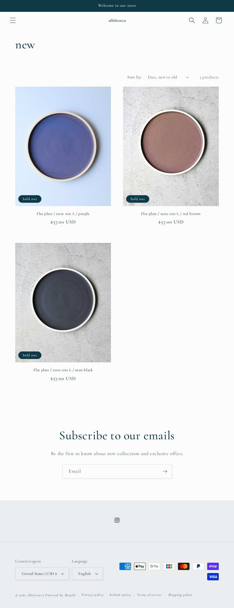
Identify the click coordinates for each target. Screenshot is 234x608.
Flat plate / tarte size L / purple (63, 213)
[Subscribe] (165, 471)
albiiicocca (35, 595)
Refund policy (120, 595)
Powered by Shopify (60, 595)
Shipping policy (180, 595)
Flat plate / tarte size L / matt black (63, 370)
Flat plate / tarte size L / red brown (171, 213)
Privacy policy (93, 595)
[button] (13, 20)
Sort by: (134, 77)
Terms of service (149, 595)
